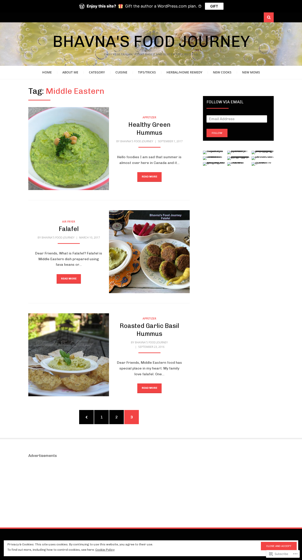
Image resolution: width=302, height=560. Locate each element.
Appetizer (149, 117)
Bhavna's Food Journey (151, 41)
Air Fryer (68, 221)
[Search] (269, 17)
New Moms (251, 72)
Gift (214, 6)
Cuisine (121, 72)
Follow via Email (224, 102)
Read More (149, 176)
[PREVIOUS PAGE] (86, 417)
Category (97, 72)
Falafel (69, 229)
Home (47, 72)
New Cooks (222, 72)
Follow (217, 133)
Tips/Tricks (147, 72)
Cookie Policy (105, 550)
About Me (70, 72)
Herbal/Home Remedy (184, 72)
